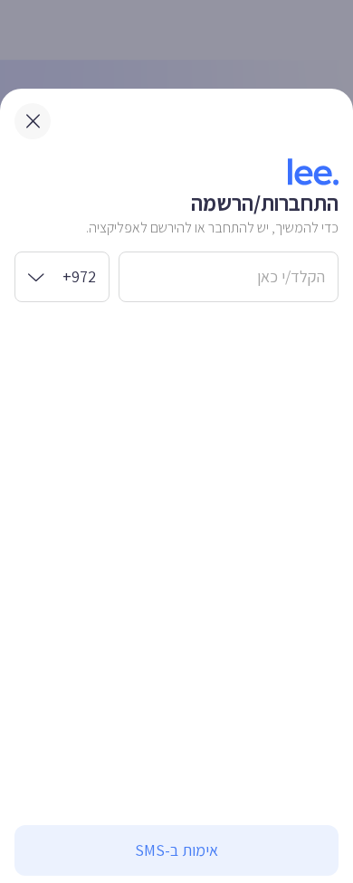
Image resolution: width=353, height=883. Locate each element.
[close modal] (32, 121)
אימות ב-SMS (176, 850)
